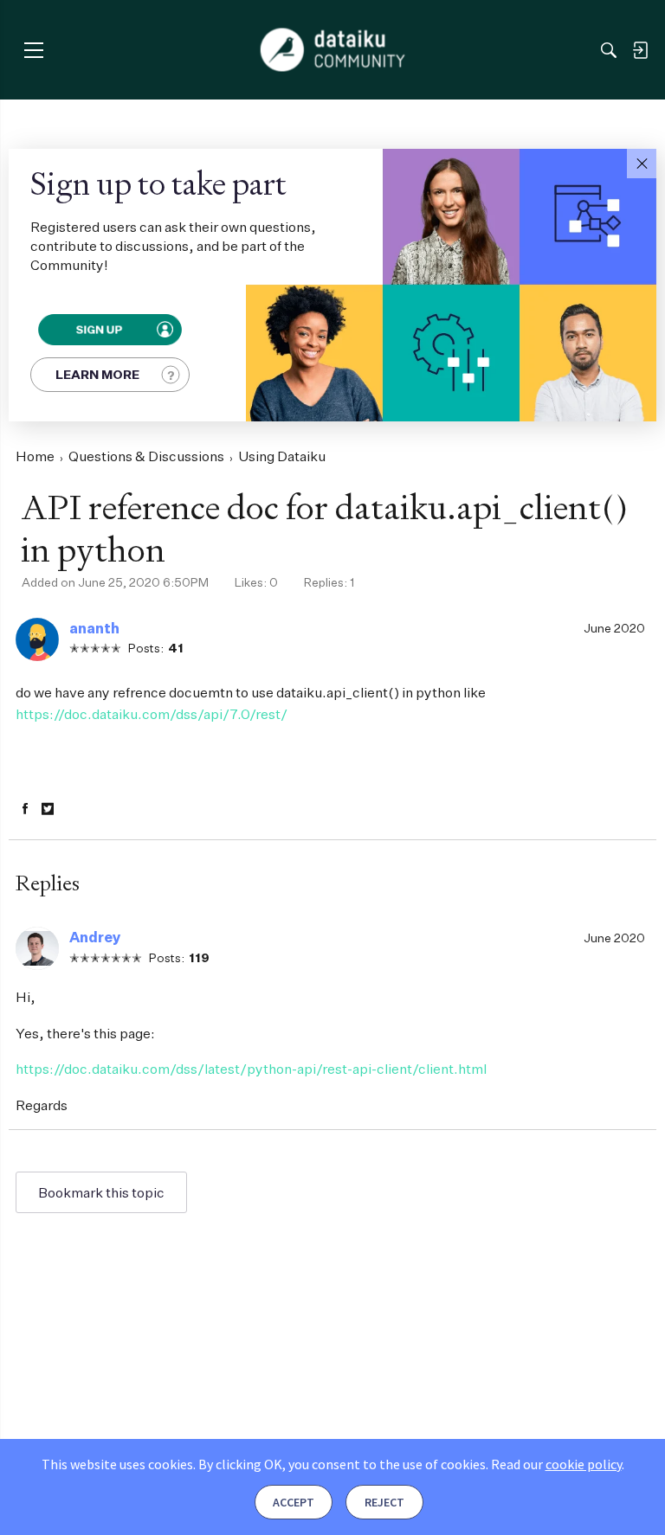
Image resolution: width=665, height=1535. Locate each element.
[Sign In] (639, 50)
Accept (293, 1502)
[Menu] (33, 50)
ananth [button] (94, 628)
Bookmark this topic (101, 1192)
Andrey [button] (95, 937)
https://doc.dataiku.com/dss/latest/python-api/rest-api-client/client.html (251, 1068)
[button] (641, 163)
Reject (384, 1502)
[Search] (608, 50)
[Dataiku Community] (333, 50)
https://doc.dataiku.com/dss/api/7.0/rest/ (151, 714)
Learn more (97, 374)
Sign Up (98, 330)
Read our (556, 1464)
